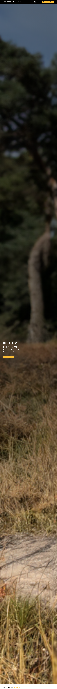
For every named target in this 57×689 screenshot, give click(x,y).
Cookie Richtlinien (16, 687)
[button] (34, 2)
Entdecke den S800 (8, 357)
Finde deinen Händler (48, 1)
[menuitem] (19, 2)
